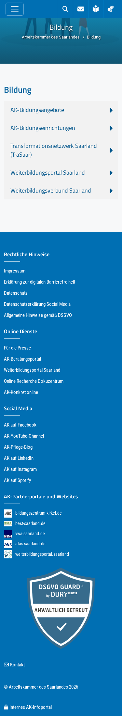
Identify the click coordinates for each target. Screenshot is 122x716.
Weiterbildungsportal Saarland (47, 172)
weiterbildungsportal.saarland (42, 554)
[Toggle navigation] (15, 9)
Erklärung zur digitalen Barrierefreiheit (39, 282)
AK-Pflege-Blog (18, 447)
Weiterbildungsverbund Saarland (50, 190)
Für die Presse (17, 348)
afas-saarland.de (30, 543)
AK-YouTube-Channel (24, 436)
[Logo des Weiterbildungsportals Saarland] (8, 554)
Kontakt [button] (17, 665)
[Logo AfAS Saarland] (8, 543)
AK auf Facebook (20, 425)
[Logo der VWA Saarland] (8, 533)
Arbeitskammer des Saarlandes (51, 37)
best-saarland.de (30, 523)
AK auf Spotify (17, 480)
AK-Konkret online (21, 392)
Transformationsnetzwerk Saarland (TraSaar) (53, 150)
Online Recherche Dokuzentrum (33, 381)
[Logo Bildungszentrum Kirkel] (8, 513)
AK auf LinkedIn (19, 458)
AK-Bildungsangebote (37, 109)
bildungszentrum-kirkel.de (38, 513)
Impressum (14, 271)
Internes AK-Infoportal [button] (30, 707)
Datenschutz (16, 293)
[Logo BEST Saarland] (8, 523)
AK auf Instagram (20, 469)
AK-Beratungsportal (22, 359)
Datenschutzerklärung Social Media (37, 304)
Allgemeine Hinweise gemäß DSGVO (38, 315)
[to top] (105, 699)
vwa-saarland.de (30, 533)
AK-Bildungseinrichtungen (42, 127)
